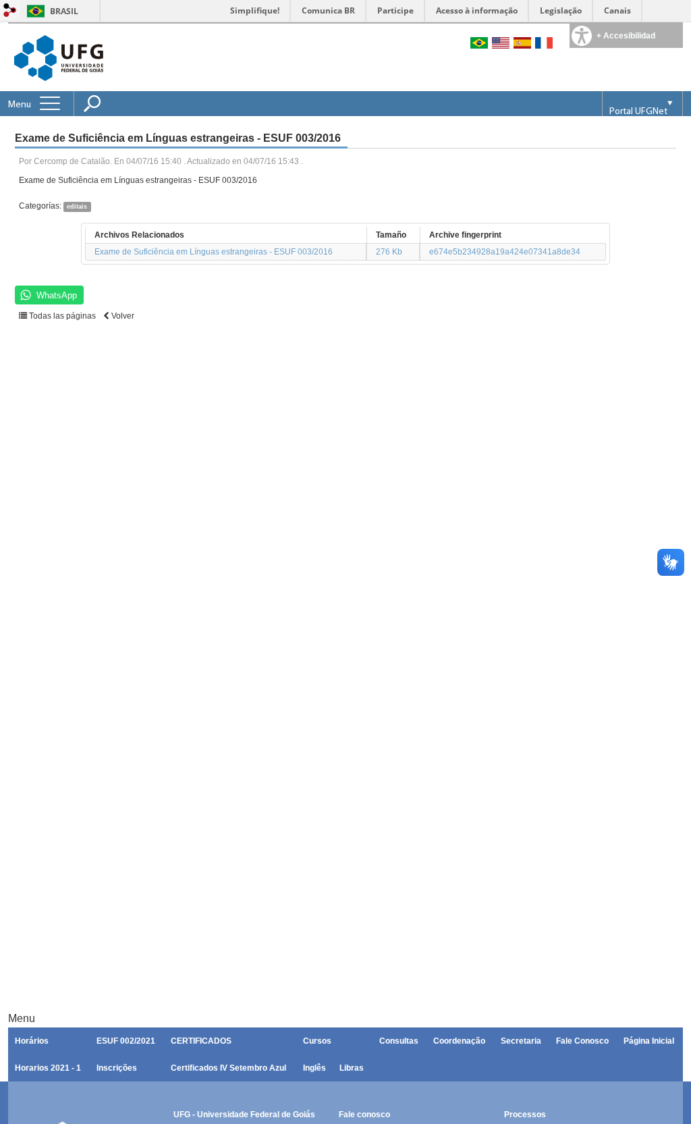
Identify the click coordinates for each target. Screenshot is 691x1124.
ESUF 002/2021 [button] (125, 1041)
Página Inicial (649, 1041)
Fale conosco (364, 1114)
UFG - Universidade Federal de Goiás (244, 1114)
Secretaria (521, 1041)
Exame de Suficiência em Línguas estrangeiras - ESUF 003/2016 (213, 252)
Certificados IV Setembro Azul (228, 1068)
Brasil (64, 11)
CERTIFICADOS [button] (201, 1041)
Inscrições (116, 1068)
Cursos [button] (317, 1041)
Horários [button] (32, 1041)
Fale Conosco (582, 1041)
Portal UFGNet (638, 112)
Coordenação (459, 1041)
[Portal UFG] (58, 57)
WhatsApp (56, 295)
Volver (121, 316)
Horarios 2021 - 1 (48, 1068)
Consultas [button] (398, 1041)
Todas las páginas (61, 316)
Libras (351, 1068)
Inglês (314, 1068)
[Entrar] (10, 11)
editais (77, 206)
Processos (525, 1114)
